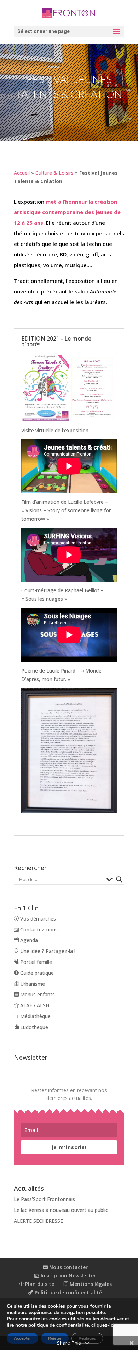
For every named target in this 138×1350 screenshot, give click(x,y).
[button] (69, 31)
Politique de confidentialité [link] (67, 1292)
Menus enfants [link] (37, 994)
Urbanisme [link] (32, 983)
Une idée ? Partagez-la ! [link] (47, 951)
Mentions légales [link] (90, 1284)
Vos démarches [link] (37, 918)
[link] (69, 12)
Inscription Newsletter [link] (67, 1275)
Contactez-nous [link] (38, 929)
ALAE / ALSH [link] (34, 1005)
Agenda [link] (28, 940)
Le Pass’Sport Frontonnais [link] (44, 1199)
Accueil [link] (22, 172)
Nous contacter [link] (68, 1267)
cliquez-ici (103, 1325)
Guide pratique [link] (36, 973)
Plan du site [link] (39, 1284)
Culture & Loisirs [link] (54, 172)
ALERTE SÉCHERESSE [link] (38, 1221)
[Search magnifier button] (119, 879)
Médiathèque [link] (35, 1016)
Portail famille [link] (35, 962)
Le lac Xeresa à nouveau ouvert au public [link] (61, 1210)
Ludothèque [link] (33, 1027)
